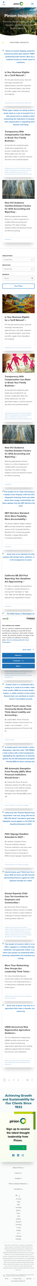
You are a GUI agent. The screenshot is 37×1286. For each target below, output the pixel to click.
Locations (17, 1189)
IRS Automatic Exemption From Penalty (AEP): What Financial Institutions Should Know (18, 773)
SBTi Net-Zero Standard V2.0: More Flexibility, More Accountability (17, 516)
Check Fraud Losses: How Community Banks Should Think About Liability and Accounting (18, 710)
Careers (18, 1173)
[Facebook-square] (13, 1155)
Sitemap (28, 1278)
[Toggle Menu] (32, 4)
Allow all (18, 655)
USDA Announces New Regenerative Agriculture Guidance (17, 1030)
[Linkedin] (18, 1155)
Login (3, 4)
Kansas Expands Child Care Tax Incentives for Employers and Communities (16, 898)
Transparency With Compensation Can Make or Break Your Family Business (17, 136)
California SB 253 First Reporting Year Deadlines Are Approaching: (18, 578)
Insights (18, 1178)
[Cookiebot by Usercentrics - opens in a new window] (26, 619)
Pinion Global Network (17, 1183)
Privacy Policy (17, 1278)
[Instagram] (22, 1155)
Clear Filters (18, 286)
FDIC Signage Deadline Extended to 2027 (16, 835)
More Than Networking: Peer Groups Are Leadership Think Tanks (17, 968)
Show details (26, 649)
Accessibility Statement (18, 1281)
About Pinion (18, 1167)
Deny (17, 666)
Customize (16, 660)
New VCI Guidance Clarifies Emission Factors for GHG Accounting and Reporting (18, 207)
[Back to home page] (18, 4)
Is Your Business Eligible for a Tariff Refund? (17, 74)
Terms (6, 1278)
